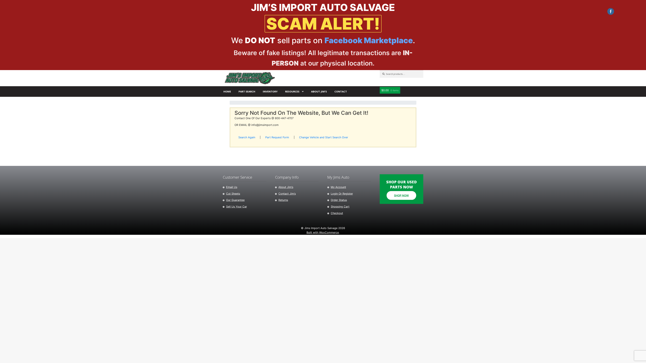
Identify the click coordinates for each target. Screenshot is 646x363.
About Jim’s (319, 91)
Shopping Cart (340, 206)
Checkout (337, 213)
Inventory (270, 91)
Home (227, 91)
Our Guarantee (235, 200)
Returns (283, 200)
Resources (292, 91)
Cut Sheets (233, 193)
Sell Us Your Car (236, 206)
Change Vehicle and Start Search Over (323, 137)
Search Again (246, 137)
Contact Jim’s (287, 193)
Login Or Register (342, 193)
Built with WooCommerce (323, 232)
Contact (340, 91)
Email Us (231, 187)
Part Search (247, 91)
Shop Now (401, 195)
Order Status (339, 200)
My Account (338, 187)
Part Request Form (277, 137)
